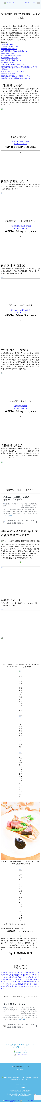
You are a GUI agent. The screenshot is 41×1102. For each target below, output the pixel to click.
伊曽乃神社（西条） (8, 53)
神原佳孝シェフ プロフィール (12, 71)
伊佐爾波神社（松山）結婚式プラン (14, 51)
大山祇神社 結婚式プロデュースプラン (20, 407)
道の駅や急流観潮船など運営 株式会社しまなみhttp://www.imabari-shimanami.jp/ (20, 1095)
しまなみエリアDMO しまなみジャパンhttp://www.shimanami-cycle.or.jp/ (20, 1091)
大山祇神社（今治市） (9, 58)
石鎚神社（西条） (7, 44)
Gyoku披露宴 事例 (8, 74)
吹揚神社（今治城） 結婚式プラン (13, 65)
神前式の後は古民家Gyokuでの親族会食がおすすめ (19, 67)
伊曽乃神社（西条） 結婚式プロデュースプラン (20, 311)
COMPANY (20, 1070)
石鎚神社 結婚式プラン (9, 46)
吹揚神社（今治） (7, 62)
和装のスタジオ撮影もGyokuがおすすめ (15, 78)
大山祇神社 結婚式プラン (11, 60)
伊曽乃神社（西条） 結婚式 (11, 55)
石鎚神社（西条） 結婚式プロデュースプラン (20, 142)
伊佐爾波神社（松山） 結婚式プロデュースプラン (20, 227)
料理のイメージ (7, 69)
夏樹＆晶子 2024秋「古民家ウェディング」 (17, 76)
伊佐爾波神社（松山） (9, 49)
